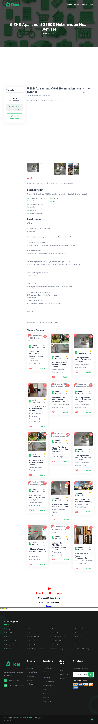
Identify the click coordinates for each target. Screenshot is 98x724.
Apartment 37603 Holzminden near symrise (59, 365)
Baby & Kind (10, 633)
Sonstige (78, 641)
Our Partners (48, 686)
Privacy (31, 684)
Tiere (77, 633)
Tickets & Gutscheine (82, 629)
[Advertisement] (49, 61)
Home (69, 5)
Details (42, 368)
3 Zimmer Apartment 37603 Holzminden (60, 505)
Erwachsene (79, 645)
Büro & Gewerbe (11, 641)
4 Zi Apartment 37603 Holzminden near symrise (37, 498)
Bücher (8, 637)
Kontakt (31, 676)
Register (76, 5)
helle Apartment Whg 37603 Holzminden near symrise (36, 355)
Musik (54, 629)
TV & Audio (78, 637)
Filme (31, 629)
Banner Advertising (46, 676)
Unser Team (33, 672)
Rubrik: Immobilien (35, 346)
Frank (14, 98)
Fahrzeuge (9, 649)
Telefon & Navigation (59, 649)
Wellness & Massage (82, 649)
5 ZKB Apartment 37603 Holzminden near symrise (83, 360)
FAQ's (61, 670)
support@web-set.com (16, 685)
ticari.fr (46, 698)
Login (83, 5)
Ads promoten (49, 682)
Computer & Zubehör (13, 645)
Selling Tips (63, 674)
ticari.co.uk (47, 702)
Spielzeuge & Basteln (59, 637)
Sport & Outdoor (57, 641)
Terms (31, 680)
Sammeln (55, 633)
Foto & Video (33, 633)
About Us (32, 668)
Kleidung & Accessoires (37, 649)
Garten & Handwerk (35, 637)
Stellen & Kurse (57, 645)
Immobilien (33, 645)
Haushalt (32, 641)
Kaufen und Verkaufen (47, 669)
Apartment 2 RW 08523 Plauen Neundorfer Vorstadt (60, 400)
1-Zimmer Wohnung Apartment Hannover (37, 550)
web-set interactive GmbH (25, 718)
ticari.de (46, 694)
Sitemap (62, 678)
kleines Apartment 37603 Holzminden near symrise (83, 400)
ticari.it (46, 690)
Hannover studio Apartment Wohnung (83, 500)
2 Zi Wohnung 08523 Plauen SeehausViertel (83, 556)
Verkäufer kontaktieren (15, 117)
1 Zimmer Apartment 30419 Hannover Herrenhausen (37, 408)
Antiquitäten (10, 629)
